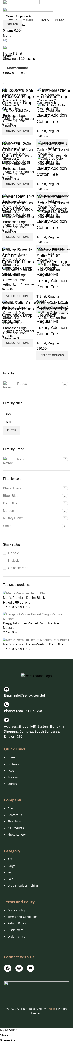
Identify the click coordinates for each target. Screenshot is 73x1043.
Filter (11, 430)
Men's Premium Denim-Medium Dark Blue (33, 644)
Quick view (19, 134)
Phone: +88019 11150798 (23, 711)
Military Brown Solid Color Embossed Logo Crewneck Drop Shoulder (18, 262)
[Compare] (8, 134)
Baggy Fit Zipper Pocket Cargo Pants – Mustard (31, 625)
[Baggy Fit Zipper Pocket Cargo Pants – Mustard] (36, 616)
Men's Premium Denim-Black (24, 597)
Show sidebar (17, 68)
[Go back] (8, 34)
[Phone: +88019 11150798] (6, 704)
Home (8, 53)
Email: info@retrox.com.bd (24, 695)
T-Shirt (7, 119)
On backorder (17, 568)
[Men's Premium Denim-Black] (25, 593)
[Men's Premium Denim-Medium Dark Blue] (36, 639)
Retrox (51, 1009)
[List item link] (36, 772)
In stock (13, 560)
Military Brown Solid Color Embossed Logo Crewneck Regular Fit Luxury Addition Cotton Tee (52, 268)
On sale (13, 553)
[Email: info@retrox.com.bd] (6, 689)
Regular (53, 131)
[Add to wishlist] (30, 134)
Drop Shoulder (23, 119)
